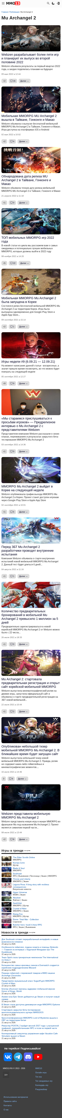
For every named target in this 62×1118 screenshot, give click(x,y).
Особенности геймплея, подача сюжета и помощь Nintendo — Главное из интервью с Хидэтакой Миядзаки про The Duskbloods (30, 949)
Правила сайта (10, 1101)
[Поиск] (48, 3)
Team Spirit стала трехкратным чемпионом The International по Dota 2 (30, 958)
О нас (6, 1110)
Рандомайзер (41, 1089)
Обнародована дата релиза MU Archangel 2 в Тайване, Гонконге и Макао (26, 180)
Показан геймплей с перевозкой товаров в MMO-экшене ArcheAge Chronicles (28, 974)
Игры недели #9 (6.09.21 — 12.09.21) (28, 361)
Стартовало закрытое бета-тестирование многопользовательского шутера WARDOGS (22, 1011)
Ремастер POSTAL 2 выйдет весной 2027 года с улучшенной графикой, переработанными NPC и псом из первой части (30, 1027)
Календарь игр (41, 1085)
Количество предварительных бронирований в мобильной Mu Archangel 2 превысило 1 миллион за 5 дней (29, 616)
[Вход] (58, 3)
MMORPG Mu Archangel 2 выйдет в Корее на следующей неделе (27, 488)
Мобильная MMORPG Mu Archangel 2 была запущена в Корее (28, 300)
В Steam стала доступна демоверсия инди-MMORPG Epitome (31, 1004)
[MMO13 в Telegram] (18, 1057)
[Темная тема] (53, 3)
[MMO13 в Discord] (28, 1057)
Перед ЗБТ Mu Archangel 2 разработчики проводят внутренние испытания (27, 550)
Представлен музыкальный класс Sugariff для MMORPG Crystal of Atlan (28, 982)
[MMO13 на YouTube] (38, 1057)
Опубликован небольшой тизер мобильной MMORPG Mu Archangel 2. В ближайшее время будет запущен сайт (30, 750)
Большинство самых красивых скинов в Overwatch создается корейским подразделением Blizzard (30, 966)
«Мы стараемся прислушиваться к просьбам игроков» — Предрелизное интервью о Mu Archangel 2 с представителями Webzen (28, 424)
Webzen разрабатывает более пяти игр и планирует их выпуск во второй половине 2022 (30, 58)
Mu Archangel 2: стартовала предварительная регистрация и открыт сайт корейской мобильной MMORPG (30, 683)
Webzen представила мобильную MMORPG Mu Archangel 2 (25, 815)
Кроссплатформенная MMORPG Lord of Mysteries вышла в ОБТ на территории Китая (30, 1019)
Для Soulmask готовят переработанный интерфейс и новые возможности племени (30, 940)
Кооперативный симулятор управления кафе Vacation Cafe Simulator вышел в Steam (30, 1034)
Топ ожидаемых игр (43, 1081)
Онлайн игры (41, 1072)
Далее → (24, 81)
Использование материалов (16, 1097)
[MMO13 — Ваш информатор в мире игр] (13, 3)
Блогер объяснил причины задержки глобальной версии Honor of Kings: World (28, 990)
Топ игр (38, 1077)
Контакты (8, 1105)
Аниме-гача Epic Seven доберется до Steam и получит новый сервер (31, 998)
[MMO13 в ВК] (8, 1057)
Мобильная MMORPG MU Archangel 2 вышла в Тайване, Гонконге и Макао (29, 117)
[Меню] (3, 3)
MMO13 (38, 1068)
